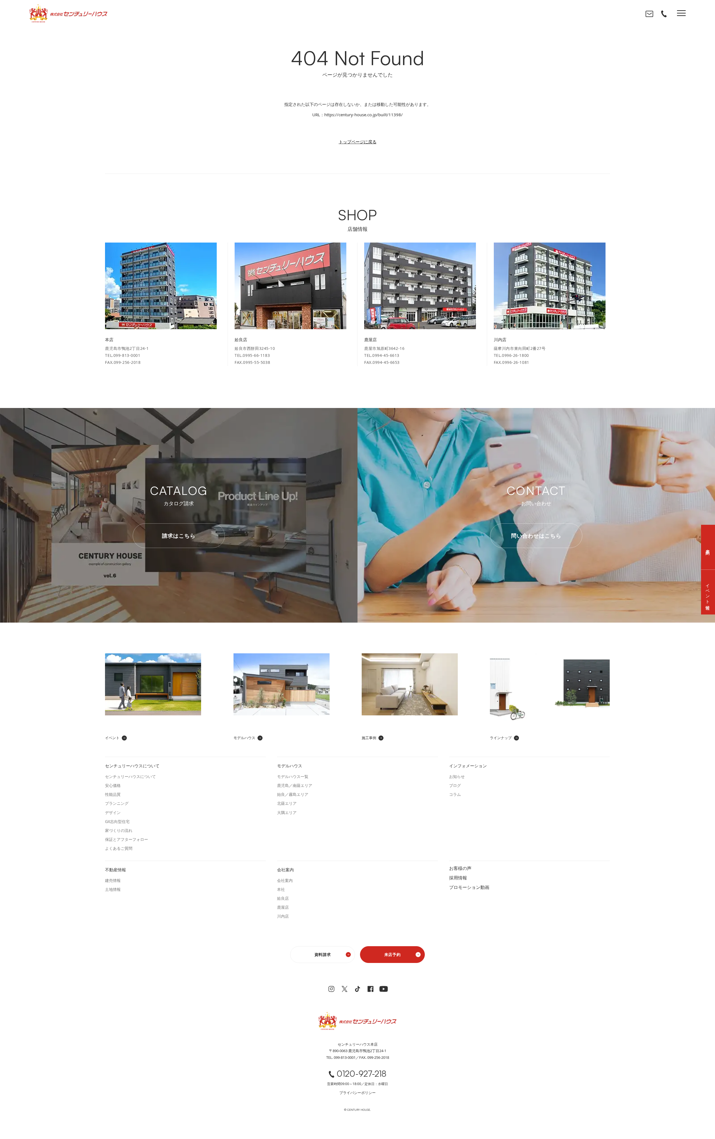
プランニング (116, 803)
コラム (455, 794)
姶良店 (283, 898)
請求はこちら (179, 535)
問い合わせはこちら (536, 535)
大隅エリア (287, 812)
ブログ (455, 785)
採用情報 (458, 877)
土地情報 (113, 889)
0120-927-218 (361, 1073)
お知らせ (457, 776)
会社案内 (285, 880)
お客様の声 (460, 867)
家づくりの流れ (118, 830)
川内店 (283, 916)
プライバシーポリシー (357, 1092)
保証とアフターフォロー (126, 839)
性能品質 (113, 794)
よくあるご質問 (118, 848)
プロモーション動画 (469, 886)
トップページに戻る (357, 141)
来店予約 (392, 954)
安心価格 (113, 785)
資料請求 (322, 954)
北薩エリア (287, 803)
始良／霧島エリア (292, 794)
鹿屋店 (283, 907)
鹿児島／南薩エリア (294, 785)
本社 (281, 889)
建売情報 (113, 880)
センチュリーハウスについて (130, 776)
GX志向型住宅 (117, 821)
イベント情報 (708, 592)
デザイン (113, 812)
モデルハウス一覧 (292, 776)
